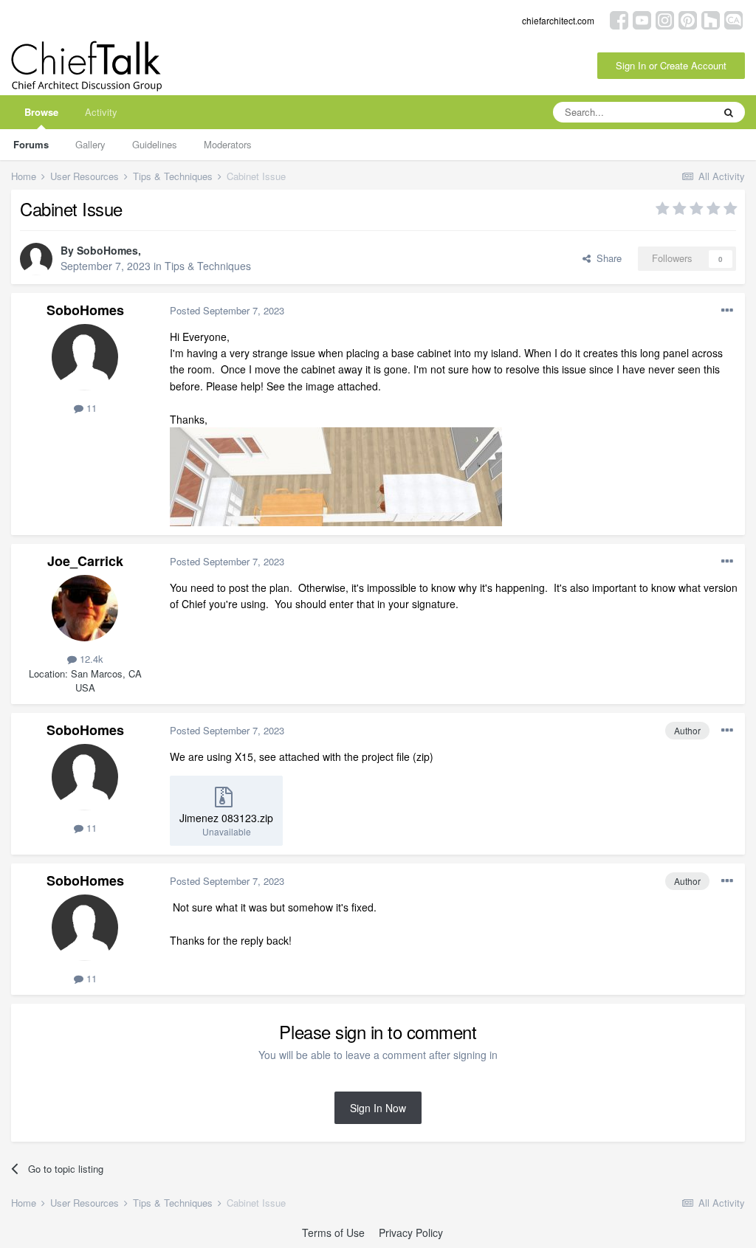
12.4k (90, 659)
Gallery (90, 144)
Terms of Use (333, 1232)
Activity (101, 112)
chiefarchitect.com (558, 20)
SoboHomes (107, 250)
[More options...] (727, 311)
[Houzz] (710, 19)
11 (90, 408)
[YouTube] (642, 19)
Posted (227, 310)
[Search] (728, 112)
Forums (31, 144)
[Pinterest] (687, 19)
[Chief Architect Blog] (733, 19)
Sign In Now (378, 1107)
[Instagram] (665, 19)
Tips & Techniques (208, 265)
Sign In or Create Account (671, 65)
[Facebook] (619, 19)
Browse (41, 112)
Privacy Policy (411, 1232)
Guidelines (154, 144)
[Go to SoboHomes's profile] (36, 259)
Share (606, 258)
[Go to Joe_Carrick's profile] (85, 608)
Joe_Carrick (85, 560)
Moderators (228, 144)
